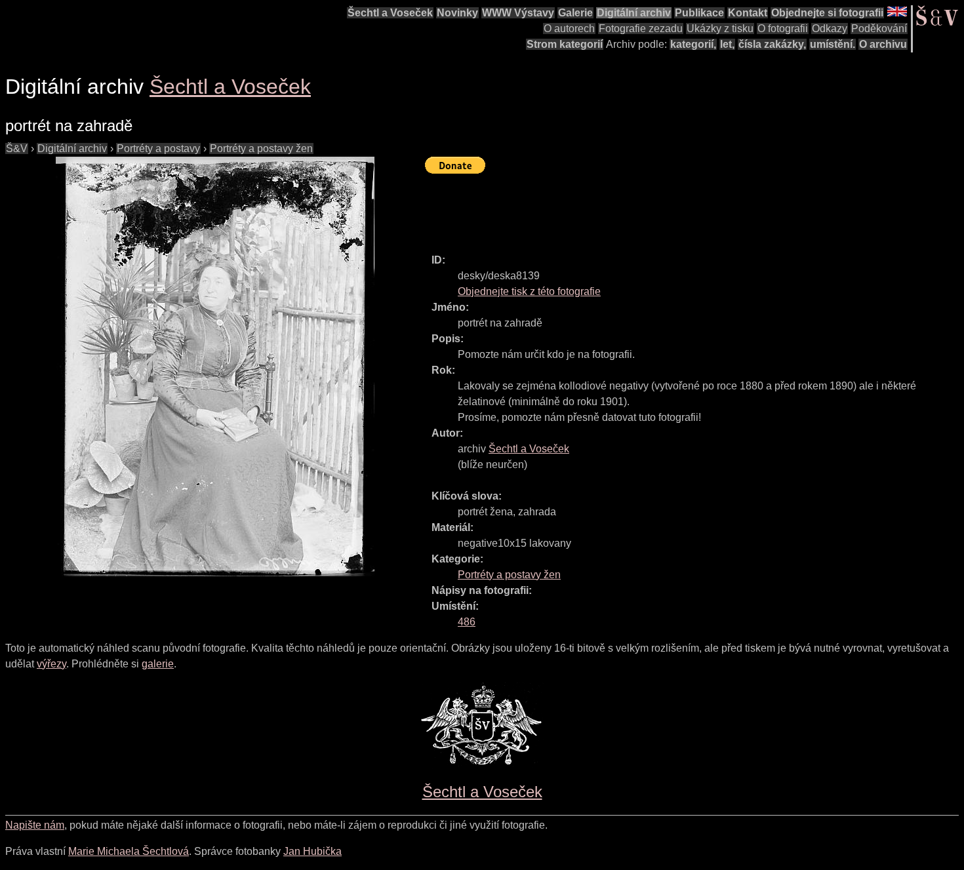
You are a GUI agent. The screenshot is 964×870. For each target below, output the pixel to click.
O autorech (569, 28)
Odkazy (829, 28)
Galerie (575, 12)
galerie (158, 663)
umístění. (832, 44)
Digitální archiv (634, 12)
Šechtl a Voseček (390, 12)
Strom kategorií (565, 44)
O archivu (883, 44)
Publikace (699, 12)
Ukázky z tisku (720, 28)
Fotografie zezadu (641, 28)
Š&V (17, 148)
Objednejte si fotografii (827, 12)
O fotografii (782, 28)
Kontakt (747, 12)
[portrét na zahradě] (215, 366)
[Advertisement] (663, 207)
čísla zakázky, (772, 44)
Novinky (457, 12)
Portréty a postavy (158, 148)
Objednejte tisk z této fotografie (529, 291)
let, (727, 44)
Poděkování (879, 28)
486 (466, 621)
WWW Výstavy (518, 12)
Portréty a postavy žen (261, 148)
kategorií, (693, 44)
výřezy (51, 663)
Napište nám (34, 825)
